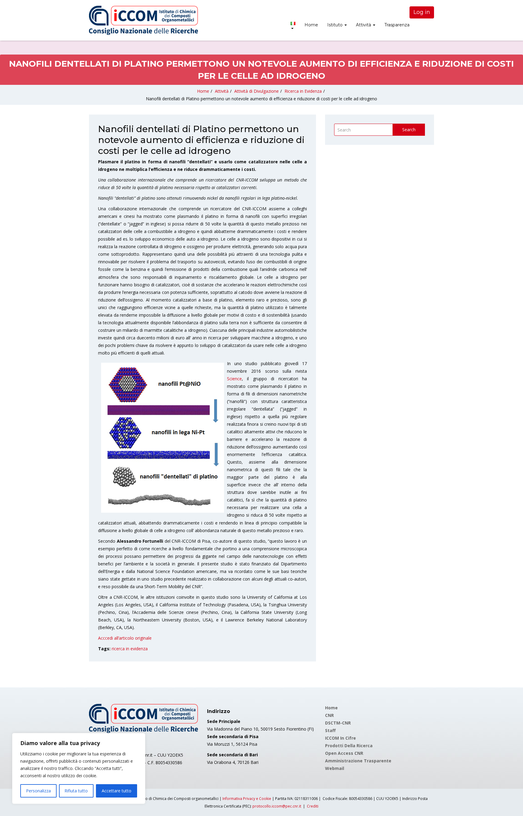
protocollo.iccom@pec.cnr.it (276, 806)
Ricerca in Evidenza (303, 91)
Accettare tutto (116, 791)
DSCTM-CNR (338, 723)
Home (311, 25)
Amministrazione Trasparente (358, 761)
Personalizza (38, 791)
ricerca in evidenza (130, 648)
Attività (364, 25)
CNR (329, 715)
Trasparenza (397, 25)
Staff (330, 730)
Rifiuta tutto (76, 791)
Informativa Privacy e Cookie (246, 798)
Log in (421, 12)
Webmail (334, 768)
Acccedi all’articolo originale (125, 638)
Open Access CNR (344, 753)
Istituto (335, 25)
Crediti (312, 806)
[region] (78, 768)
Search (409, 129)
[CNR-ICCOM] (143, 20)
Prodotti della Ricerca (349, 745)
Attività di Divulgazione (256, 91)
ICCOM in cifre (340, 738)
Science (234, 378)
